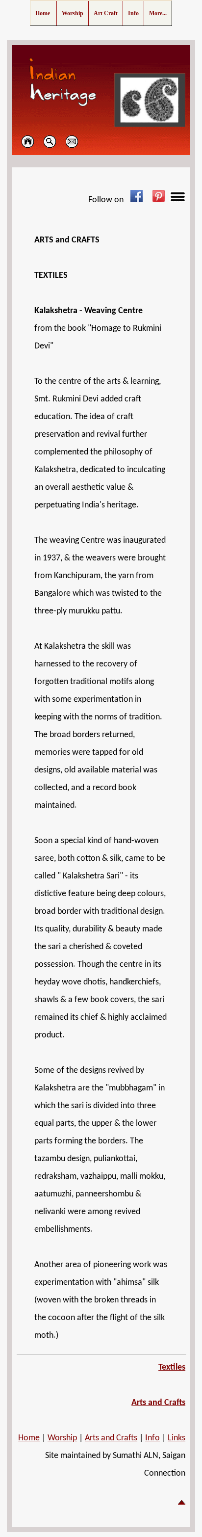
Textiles (171, 1367)
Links (176, 1438)
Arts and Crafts (158, 1402)
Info (152, 1438)
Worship (62, 1438)
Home (29, 1438)
